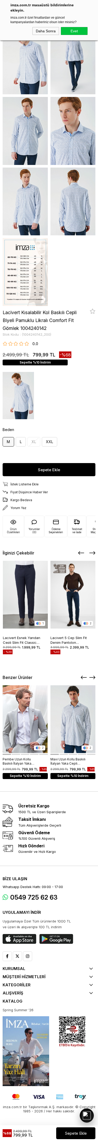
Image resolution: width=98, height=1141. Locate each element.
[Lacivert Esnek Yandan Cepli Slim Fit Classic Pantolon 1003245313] (25, 595)
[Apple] (19, 939)
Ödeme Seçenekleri (56, 530)
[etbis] (72, 1031)
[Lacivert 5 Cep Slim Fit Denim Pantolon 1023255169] (73, 595)
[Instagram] (27, 956)
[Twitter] (17, 956)
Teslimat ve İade (77, 530)
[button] (7, 754)
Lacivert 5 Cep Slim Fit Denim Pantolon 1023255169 (68, 640)
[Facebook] (7, 956)
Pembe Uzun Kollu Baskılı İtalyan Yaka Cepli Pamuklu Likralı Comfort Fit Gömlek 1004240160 (18, 761)
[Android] (56, 939)
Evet (74, 31)
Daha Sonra (46, 31)
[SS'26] (26, 1051)
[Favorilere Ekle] (92, 311)
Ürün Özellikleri (13, 530)
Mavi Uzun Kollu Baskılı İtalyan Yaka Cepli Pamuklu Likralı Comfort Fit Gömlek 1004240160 (68, 761)
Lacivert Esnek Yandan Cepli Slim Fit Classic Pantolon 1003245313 (21, 640)
